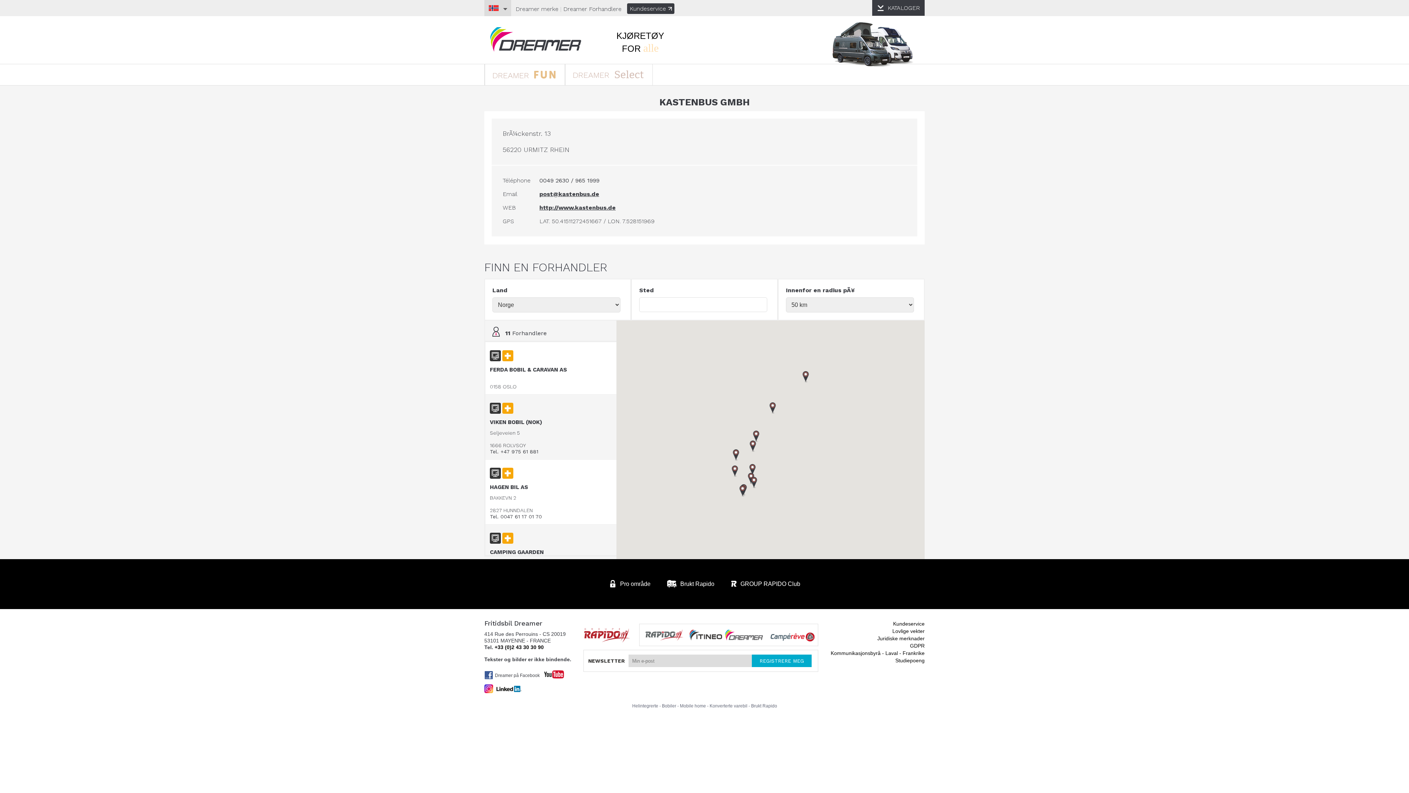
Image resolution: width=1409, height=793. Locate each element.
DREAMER (512, 75)
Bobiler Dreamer (536, 39)
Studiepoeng (910, 660)
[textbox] (703, 304)
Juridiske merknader (901, 638)
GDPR (917, 646)
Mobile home (693, 706)
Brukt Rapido (764, 706)
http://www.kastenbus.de (577, 207)
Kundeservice (648, 8)
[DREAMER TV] (550, 672)
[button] (754, 483)
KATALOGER (904, 7)
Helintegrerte (645, 706)
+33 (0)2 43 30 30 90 (519, 647)
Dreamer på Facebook (517, 675)
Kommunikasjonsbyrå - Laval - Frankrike (878, 653)
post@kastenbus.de (569, 194)
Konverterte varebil (728, 706)
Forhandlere (592, 9)
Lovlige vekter (908, 631)
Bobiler (669, 706)
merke (537, 9)
